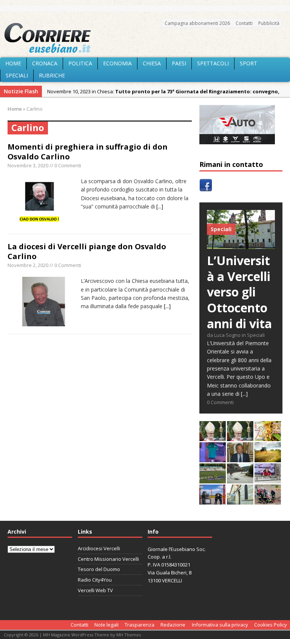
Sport (248, 63)
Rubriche (52, 75)
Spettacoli (213, 63)
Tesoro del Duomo (99, 569)
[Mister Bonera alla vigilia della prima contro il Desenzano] (268, 479)
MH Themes (128, 634)
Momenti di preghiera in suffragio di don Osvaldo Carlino (88, 152)
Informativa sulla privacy (220, 624)
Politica (80, 63)
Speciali (17, 75)
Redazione (172, 624)
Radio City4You (95, 579)
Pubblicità (268, 23)
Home (13, 63)
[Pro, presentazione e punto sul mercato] (212, 458)
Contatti (244, 23)
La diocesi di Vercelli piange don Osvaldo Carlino (87, 251)
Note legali (106, 624)
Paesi (179, 63)
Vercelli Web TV (95, 590)
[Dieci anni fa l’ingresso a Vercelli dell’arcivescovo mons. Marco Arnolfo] (212, 436)
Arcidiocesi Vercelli (99, 548)
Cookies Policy (270, 624)
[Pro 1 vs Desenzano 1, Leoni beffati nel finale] (212, 479)
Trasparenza (139, 624)
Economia (117, 63)
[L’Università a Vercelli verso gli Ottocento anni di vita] (241, 244)
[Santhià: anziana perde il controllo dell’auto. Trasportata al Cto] (268, 500)
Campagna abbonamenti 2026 (197, 23)
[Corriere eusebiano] (145, 38)
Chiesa (152, 63)
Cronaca (44, 63)
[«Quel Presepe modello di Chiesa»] (240, 436)
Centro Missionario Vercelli (108, 559)
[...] (159, 206)
